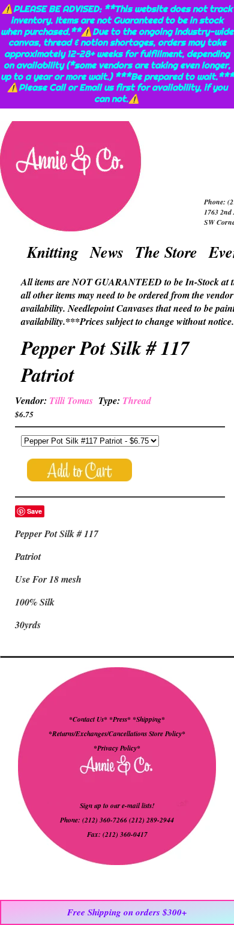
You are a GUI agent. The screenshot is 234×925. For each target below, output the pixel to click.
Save (34, 511)
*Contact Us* (88, 719)
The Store (166, 252)
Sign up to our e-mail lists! (117, 805)
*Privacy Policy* (117, 748)
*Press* (121, 719)
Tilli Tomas (71, 400)
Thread (136, 400)
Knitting (53, 252)
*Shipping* (149, 719)
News (107, 252)
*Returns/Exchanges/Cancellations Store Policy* (117, 734)
